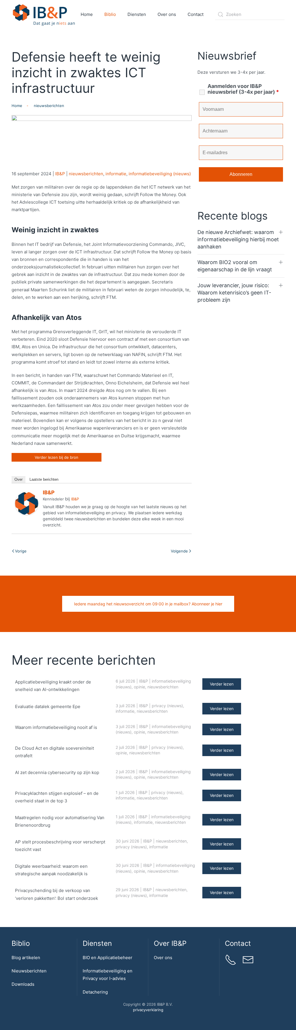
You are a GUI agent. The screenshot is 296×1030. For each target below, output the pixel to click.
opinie (139, 686)
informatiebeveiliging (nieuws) (160, 173)
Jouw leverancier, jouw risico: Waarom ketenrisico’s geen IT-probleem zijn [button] (234, 292)
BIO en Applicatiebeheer (107, 957)
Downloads (23, 984)
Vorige (21, 551)
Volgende (179, 551)
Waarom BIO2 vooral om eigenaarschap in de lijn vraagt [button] (234, 265)
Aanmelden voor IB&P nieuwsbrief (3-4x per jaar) (243, 89)
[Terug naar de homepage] (44, 14)
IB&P (60, 173)
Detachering (95, 992)
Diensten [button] (136, 14)
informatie (116, 173)
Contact (196, 14)
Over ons (163, 957)
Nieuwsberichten (29, 971)
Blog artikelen (26, 957)
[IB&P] (26, 503)
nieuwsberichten (86, 173)
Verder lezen (222, 683)
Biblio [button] (110, 14)
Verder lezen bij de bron (56, 457)
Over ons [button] (167, 14)
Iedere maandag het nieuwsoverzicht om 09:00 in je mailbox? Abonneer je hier (148, 603)
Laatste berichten (43, 479)
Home (87, 14)
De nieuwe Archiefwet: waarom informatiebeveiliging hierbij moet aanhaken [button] (238, 239)
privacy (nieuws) (167, 705)
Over (18, 479)
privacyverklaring (148, 1009)
